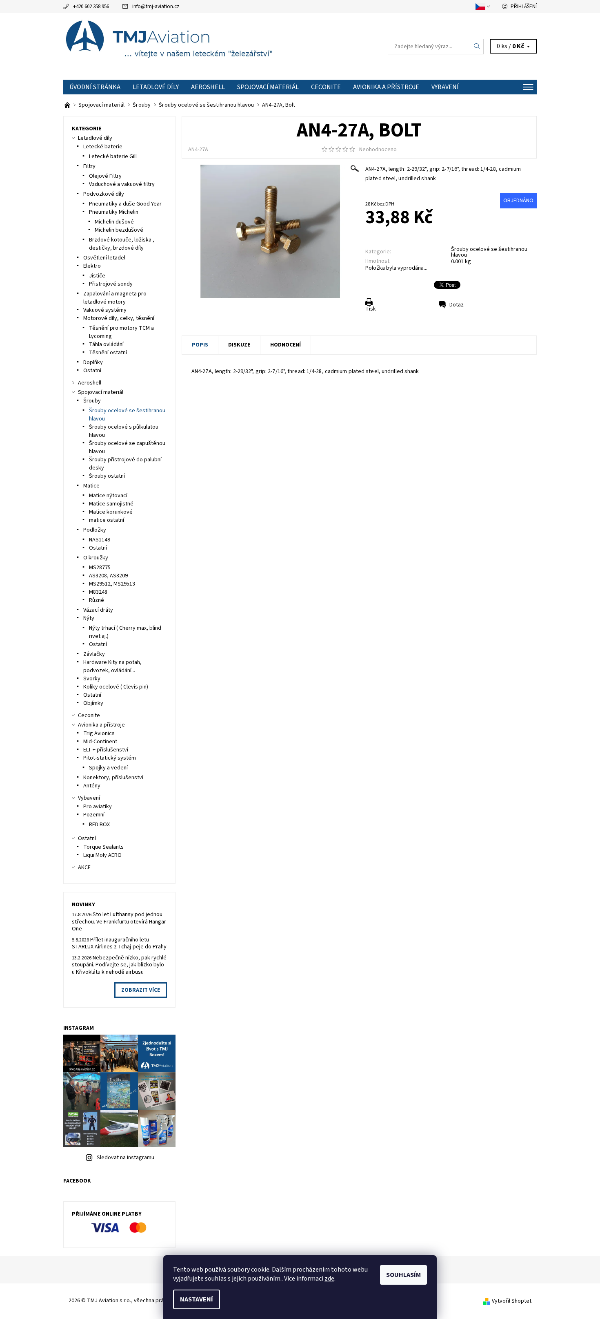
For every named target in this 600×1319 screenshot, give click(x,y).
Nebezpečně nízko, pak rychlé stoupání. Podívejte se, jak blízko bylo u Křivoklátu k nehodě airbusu (119, 965)
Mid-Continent (100, 742)
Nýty (88, 618)
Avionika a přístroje (386, 87)
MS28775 (100, 567)
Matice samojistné (111, 504)
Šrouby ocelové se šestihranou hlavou (489, 252)
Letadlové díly (156, 87)
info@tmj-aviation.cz (155, 6)
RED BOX (99, 824)
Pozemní (93, 815)
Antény (91, 786)
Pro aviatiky (97, 807)
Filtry (89, 166)
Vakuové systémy (105, 310)
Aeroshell (208, 87)
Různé (96, 600)
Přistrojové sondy (111, 284)
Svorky (91, 679)
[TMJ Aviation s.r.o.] (181, 46)
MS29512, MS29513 (112, 584)
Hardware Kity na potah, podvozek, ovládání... (112, 666)
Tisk (370, 309)
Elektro (92, 266)
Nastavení (196, 1299)
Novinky (83, 905)
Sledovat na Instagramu (125, 1158)
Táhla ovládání (106, 344)
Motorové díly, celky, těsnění (118, 318)
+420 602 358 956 (91, 6)
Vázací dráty (98, 610)
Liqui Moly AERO (102, 855)
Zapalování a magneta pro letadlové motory (115, 298)
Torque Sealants (103, 847)
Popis (200, 345)
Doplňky (93, 362)
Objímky (93, 703)
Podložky (94, 530)
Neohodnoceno (378, 149)
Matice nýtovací (108, 496)
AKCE (84, 867)
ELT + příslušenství (105, 750)
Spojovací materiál (268, 87)
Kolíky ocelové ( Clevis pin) (115, 687)
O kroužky (95, 558)
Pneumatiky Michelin (113, 212)
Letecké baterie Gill (113, 156)
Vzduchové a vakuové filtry (122, 184)
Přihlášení (524, 6)
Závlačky (94, 654)
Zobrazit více (140, 990)
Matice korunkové (111, 512)
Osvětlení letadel (104, 258)
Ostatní (92, 371)
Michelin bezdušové (119, 230)
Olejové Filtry (105, 176)
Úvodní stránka (94, 87)
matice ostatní (106, 520)
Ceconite (326, 87)
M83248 (98, 592)
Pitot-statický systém (109, 758)
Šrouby (92, 401)
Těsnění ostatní (108, 353)
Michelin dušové (114, 222)
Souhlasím (403, 1274)
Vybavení (445, 87)
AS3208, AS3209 (108, 576)
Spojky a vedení (108, 768)
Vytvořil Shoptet (511, 1301)
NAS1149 (99, 540)
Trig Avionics (99, 733)
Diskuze (239, 345)
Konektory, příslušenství (113, 778)
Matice (91, 486)
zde (329, 1278)
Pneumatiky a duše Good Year (125, 204)
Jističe (97, 276)
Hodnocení (285, 345)
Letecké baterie (102, 147)
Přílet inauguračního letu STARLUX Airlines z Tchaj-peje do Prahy (119, 943)
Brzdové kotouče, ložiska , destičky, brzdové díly (121, 244)
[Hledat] (477, 46)
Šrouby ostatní (107, 476)
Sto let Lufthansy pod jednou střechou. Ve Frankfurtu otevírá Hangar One (119, 921)
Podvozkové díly (103, 194)
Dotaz (456, 305)
